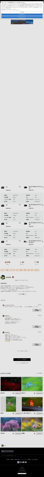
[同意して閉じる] (43, 1)
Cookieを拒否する (22, 14)
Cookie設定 (22, 12)
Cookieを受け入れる (22, 17)
